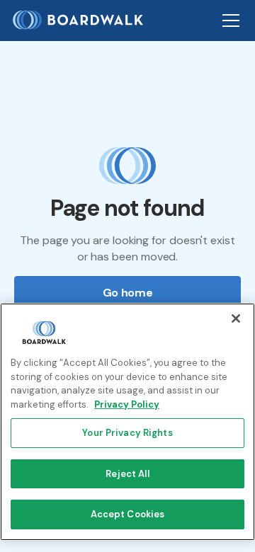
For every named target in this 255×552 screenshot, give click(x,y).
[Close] (235, 318)
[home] (83, 20)
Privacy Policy (126, 404)
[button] (228, 21)
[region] (127, 422)
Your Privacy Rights (127, 433)
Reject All (127, 474)
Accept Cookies (128, 514)
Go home (128, 292)
